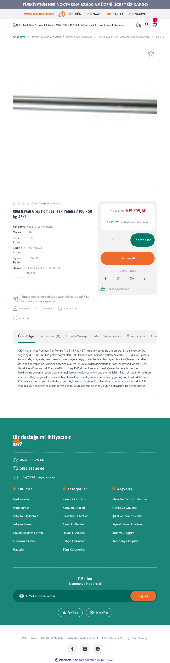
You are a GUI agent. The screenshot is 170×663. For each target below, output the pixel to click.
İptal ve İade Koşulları (127, 516)
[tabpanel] (85, 120)
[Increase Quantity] (121, 240)
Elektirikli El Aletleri (76, 516)
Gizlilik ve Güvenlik (124, 508)
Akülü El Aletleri (73, 524)
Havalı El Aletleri (74, 533)
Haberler (19, 549)
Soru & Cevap (76, 336)
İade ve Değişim (123, 533)
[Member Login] (146, 25)
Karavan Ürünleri (74, 508)
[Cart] (154, 25)
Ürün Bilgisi (26, 336)
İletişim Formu (23, 524)
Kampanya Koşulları (125, 541)
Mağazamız (21, 508)
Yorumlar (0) (50, 336)
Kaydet (143, 596)
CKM (30, 232)
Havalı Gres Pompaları (40, 226)
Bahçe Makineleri (74, 541)
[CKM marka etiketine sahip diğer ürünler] (23, 283)
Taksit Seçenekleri (107, 336)
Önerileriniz (136, 336)
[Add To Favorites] (151, 54)
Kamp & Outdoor (74, 499)
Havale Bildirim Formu (28, 533)
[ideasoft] (63, 660)
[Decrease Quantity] (105, 240)
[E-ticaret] (84, 660)
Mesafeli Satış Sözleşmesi (130, 499)
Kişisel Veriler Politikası (127, 524)
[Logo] (69, 25)
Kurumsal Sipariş (24, 541)
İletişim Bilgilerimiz (25, 516)
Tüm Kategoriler (74, 549)
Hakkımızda (21, 499)
